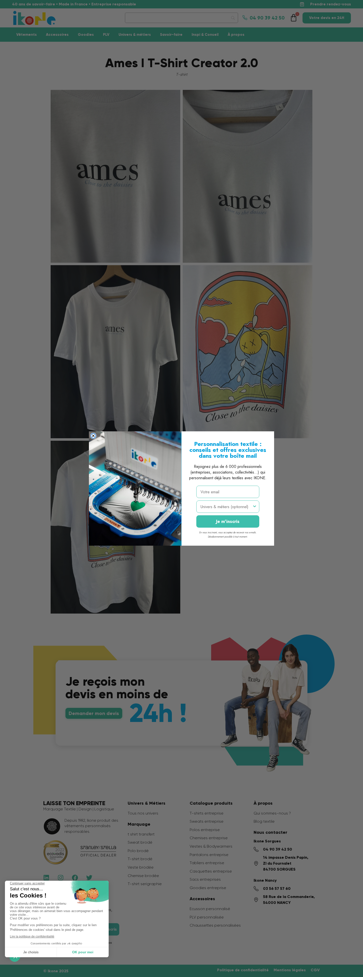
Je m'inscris (228, 521)
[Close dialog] (93, 435)
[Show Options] (254, 507)
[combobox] (226, 507)
